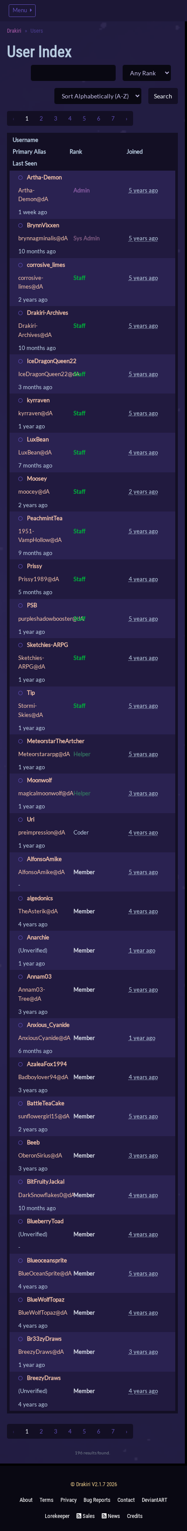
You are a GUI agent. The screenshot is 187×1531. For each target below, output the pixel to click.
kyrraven (38, 400)
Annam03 (39, 976)
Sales (88, 1516)
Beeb (33, 1142)
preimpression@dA (41, 832)
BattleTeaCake (45, 1103)
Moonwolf (39, 780)
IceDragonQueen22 (52, 360)
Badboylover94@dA (43, 1076)
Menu (20, 10)
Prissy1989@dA (38, 578)
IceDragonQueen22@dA (49, 373)
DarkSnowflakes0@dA (46, 1194)
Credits (135, 1516)
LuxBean (38, 439)
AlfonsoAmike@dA (41, 871)
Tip (31, 692)
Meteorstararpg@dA (44, 753)
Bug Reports (96, 1500)
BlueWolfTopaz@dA (42, 1312)
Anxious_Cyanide (48, 1024)
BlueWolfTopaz (45, 1299)
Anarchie (38, 937)
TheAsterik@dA (38, 911)
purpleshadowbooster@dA (51, 618)
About (26, 1500)
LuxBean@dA (35, 452)
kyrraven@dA (35, 413)
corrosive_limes (46, 264)
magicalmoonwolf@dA (45, 793)
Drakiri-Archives (47, 312)
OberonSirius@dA (40, 1155)
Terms (46, 1500)
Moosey (37, 478)
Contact (126, 1500)
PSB (32, 605)
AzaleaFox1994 (47, 1063)
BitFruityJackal (45, 1181)
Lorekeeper (57, 1516)
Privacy (68, 1500)
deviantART (154, 1500)
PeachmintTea (45, 518)
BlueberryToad (45, 1221)
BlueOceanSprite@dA (45, 1273)
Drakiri (14, 30)
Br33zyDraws (44, 1338)
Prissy (34, 565)
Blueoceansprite (47, 1260)
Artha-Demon (44, 177)
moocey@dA (34, 491)
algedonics (40, 898)
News (113, 1516)
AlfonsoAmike (44, 858)
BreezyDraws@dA (41, 1351)
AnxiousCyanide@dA (44, 1037)
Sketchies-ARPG (47, 644)
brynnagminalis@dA (43, 238)
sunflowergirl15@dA (44, 1116)
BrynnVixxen (43, 225)
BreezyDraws (44, 1377)
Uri (30, 819)
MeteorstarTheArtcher (55, 740)
